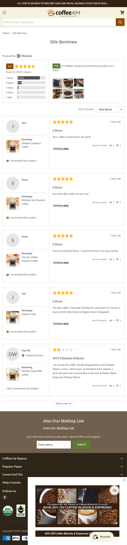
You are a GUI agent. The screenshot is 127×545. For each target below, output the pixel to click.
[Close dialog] (124, 480)
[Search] (120, 22)
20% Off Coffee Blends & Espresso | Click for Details (77, 533)
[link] (77, 506)
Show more (62, 403)
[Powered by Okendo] (17, 56)
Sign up (81, 444)
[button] (58, 81)
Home (5, 33)
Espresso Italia (29, 314)
